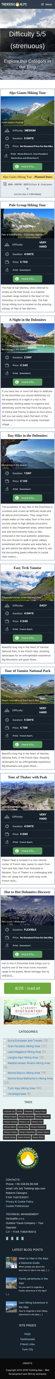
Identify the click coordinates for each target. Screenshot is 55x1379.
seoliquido (41, 1373)
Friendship (29, 1111)
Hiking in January (10, 1122)
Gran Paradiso (39, 154)
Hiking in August (10, 1117)
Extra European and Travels (25, 1040)
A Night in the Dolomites (27, 320)
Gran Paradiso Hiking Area (24, 1046)
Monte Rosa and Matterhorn (24, 158)
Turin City (27, 1349)
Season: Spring (9, 1137)
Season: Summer (24, 1137)
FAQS (27, 1334)
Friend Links (27, 1344)
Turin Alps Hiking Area (21, 1088)
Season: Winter (38, 1137)
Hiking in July (24, 1122)
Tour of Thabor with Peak (27, 777)
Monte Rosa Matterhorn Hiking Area (30, 1078)
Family (19, 1111)
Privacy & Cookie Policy (19, 1201)
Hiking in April (40, 1111)
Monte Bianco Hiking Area (24, 1072)
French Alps (25, 629)
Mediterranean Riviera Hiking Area (29, 1063)
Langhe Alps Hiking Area (23, 1057)
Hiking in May (23, 1127)
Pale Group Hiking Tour (27, 205)
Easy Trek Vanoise (27, 568)
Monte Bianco (24, 154)
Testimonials (27, 1339)
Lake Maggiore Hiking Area (24, 1051)
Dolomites (24, 270)
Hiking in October (10, 1132)
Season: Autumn (43, 1132)
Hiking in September (27, 1132)
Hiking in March (10, 1127)
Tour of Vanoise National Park (27, 671)
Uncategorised (17, 1093)
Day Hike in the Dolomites (27, 435)
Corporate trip (9, 1111)
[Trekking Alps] (14, 4)
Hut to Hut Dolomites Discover (27, 892)
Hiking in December (26, 1117)
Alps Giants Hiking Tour (27, 93)
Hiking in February (43, 1117)
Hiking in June (37, 1122)
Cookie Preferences (17, 1206)
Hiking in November (38, 1127)
